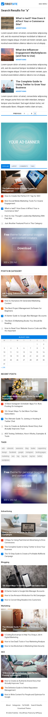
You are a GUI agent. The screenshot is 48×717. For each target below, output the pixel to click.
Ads (3, 448)
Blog (26, 448)
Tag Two (32, 456)
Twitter (40, 456)
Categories (16, 705)
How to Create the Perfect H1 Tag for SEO (22, 196)
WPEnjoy (38, 713)
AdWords (10, 448)
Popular (5, 166)
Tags (32, 166)
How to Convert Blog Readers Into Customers (23, 600)
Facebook (12, 452)
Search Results (36, 705)
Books (33, 448)
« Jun (3, 367)
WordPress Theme (26, 713)
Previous (17, 113)
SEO (13, 456)
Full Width (25, 705)
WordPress (5, 460)
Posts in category (11, 271)
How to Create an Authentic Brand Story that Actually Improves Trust (23, 427)
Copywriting (42, 448)
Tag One (24, 456)
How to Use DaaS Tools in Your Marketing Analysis (25, 642)
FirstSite (15, 713)
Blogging (5, 562)
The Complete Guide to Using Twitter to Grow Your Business (31, 84)
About (8, 705)
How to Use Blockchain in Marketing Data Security (24, 646)
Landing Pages (41, 452)
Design (4, 452)
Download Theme (24, 708)
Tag (18, 456)
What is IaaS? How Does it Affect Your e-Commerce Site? (30, 21)
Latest (14, 166)
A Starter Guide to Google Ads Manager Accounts (26, 316)
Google (20, 452)
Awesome (19, 448)
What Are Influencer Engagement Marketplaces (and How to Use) (31, 52)
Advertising (21, 28)
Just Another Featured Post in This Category (23, 223)
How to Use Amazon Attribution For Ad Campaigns (25, 595)
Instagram (29, 452)
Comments (24, 166)
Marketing (5, 456)
